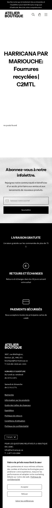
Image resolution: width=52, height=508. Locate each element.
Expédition (9, 410)
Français (9, 437)
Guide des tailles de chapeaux (18, 405)
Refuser (24, 494)
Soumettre (26, 210)
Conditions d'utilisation (15, 421)
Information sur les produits (17, 400)
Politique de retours (13, 415)
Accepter (24, 487)
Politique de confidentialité (16, 426)
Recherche (9, 395)
